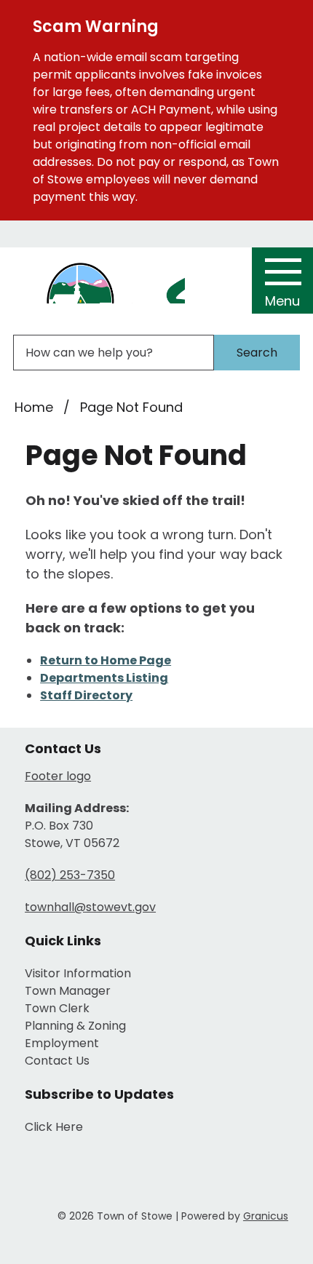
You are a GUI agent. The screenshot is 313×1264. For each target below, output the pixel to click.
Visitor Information (78, 973)
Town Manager (68, 990)
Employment (62, 1043)
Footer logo (58, 776)
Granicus (265, 1216)
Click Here (54, 1126)
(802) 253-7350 (70, 875)
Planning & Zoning (75, 1025)
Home (34, 407)
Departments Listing (104, 677)
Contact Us (57, 1060)
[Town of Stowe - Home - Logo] (100, 281)
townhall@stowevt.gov (90, 907)
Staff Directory (86, 695)
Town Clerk (57, 1008)
